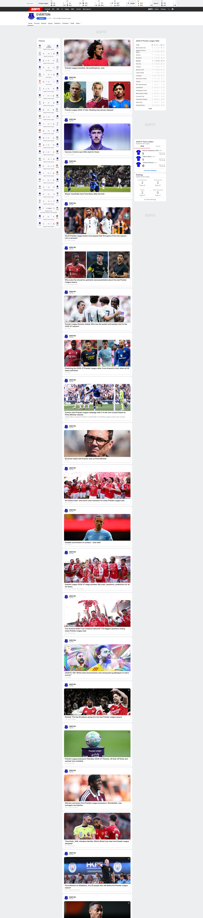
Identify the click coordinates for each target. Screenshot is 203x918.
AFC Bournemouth (141, 73)
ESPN (35, 9)
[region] (150, 63)
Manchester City (141, 36)
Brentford (138, 46)
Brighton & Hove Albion (141, 39)
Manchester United (141, 82)
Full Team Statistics (150, 131)
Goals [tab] (142, 106)
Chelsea (138, 55)
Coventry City (140, 85)
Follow (41, 18)
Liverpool (138, 64)
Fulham (138, 70)
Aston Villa (139, 90)
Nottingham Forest (141, 79)
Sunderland (139, 76)
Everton (138, 49)
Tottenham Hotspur (141, 87)
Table (150, 97)
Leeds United (140, 61)
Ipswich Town (140, 58)
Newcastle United (141, 67)
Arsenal (138, 43)
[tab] (142, 106)
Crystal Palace (140, 93)
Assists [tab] (158, 106)
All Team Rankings (150, 160)
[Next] (178, 3)
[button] (169, 9)
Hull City (138, 52)
